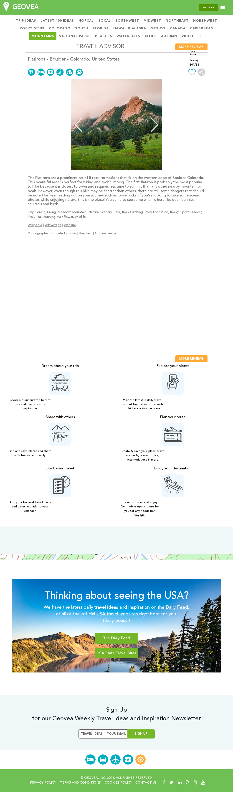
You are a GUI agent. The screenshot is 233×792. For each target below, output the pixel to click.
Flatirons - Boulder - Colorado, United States (74, 59)
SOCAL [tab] (104, 20)
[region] (116, 296)
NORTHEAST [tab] (177, 20)
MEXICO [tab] (158, 28)
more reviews (191, 46)
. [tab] (200, 36)
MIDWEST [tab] (152, 20)
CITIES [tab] (151, 36)
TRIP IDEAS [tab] (26, 20)
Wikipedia (35, 225)
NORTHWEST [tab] (205, 20)
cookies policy (118, 782)
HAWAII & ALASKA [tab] (129, 28)
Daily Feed (177, 607)
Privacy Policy (43, 782)
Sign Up (141, 733)
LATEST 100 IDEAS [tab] (57, 20)
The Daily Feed (116, 638)
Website (70, 225)
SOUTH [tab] (81, 28)
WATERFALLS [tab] (128, 36)
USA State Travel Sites (116, 653)
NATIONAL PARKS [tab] (75, 36)
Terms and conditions (80, 782)
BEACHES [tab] (103, 36)
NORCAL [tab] (86, 20)
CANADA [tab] (177, 28)
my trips (208, 7)
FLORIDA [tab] (101, 28)
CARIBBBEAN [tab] (201, 28)
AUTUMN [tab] (169, 36)
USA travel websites (117, 614)
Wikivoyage (53, 225)
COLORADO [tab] (60, 28)
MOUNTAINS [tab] (43, 36)
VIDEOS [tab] (189, 36)
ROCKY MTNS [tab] (32, 28)
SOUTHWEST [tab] (127, 20)
